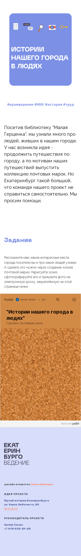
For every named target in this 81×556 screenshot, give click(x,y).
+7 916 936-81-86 (17, 529)
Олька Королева (42, 484)
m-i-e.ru (10, 508)
